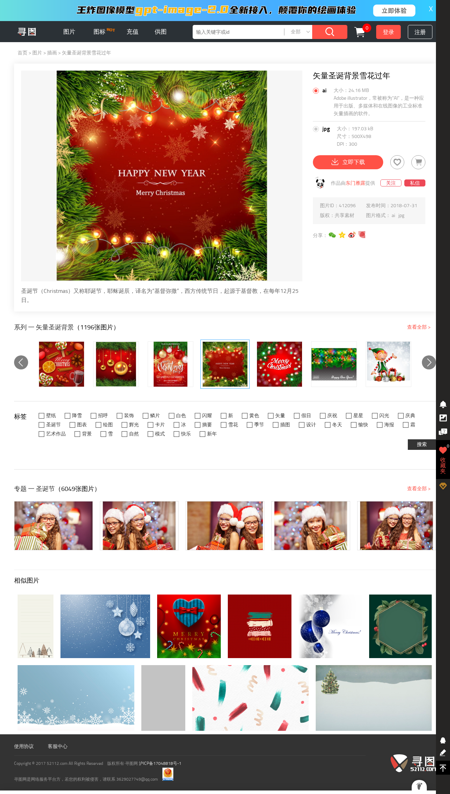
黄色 (254, 416)
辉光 (134, 425)
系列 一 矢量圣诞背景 (44, 327)
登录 (388, 32)
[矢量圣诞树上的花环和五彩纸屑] (334, 364)
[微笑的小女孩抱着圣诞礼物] (53, 525)
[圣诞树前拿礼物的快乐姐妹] (139, 525)
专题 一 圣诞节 (34, 489)
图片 (69, 31)
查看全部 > (419, 327)
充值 (133, 31)
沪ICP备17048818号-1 (160, 763)
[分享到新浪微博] (352, 235)
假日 (306, 416)
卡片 (160, 425)
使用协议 (24, 746)
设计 (311, 425)
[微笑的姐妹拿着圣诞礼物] (225, 525)
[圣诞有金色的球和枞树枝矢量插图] (116, 364)
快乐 (186, 434)
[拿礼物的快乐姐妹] (397, 525)
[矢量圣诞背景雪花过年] (225, 364)
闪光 (384, 416)
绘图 (108, 425)
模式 (160, 434)
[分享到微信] (332, 235)
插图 (285, 425)
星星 (358, 416)
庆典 (410, 416)
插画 (52, 53)
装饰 (129, 416)
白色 (181, 416)
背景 (87, 434)
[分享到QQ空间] (342, 235)
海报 (389, 425)
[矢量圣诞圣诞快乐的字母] (279, 364)
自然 (134, 434)
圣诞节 (53, 425)
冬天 (337, 425)
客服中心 (58, 746)
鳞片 (155, 416)
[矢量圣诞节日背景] (61, 364)
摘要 (207, 425)
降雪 (77, 416)
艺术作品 (56, 434)
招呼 (103, 416)
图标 (100, 31)
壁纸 (51, 416)
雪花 (233, 425)
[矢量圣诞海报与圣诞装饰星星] (170, 364)
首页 (22, 53)
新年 (212, 434)
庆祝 (332, 416)
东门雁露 (355, 183)
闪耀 (207, 416)
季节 (259, 425)
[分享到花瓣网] (362, 235)
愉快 (363, 425)
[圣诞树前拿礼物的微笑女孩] (311, 525)
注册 (420, 32)
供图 (161, 31)
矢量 (280, 416)
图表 (82, 425)
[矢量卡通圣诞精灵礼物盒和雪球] (388, 364)
